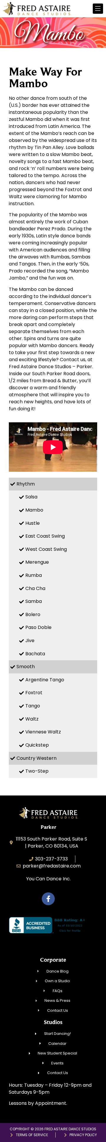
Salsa (31, 496)
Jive (29, 640)
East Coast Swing (45, 536)
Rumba (33, 575)
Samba (33, 601)
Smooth (25, 666)
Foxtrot (33, 692)
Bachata (35, 653)
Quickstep (37, 745)
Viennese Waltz (43, 731)
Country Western (36, 758)
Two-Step (37, 771)
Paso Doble (38, 627)
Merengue (37, 562)
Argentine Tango (44, 679)
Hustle (32, 523)
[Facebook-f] (48, 898)
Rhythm (25, 484)
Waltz (32, 719)
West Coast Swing (46, 549)
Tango (32, 705)
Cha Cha (35, 588)
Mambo (34, 510)
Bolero (32, 614)
